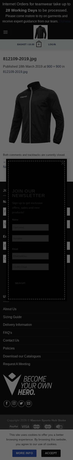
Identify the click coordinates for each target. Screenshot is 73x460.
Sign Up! (20, 278)
